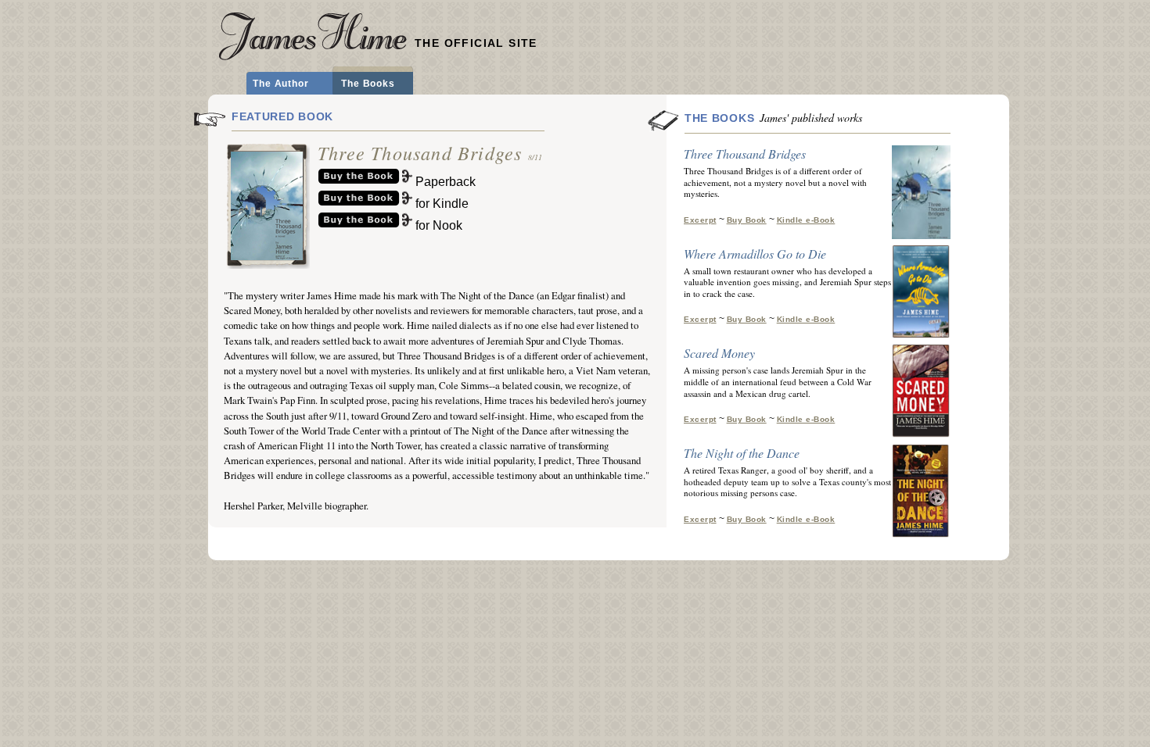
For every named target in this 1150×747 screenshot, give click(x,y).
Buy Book (747, 220)
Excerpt (700, 220)
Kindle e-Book (806, 220)
